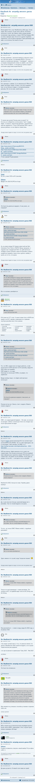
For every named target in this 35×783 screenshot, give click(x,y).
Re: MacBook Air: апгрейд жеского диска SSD (16, 53)
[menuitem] (3, 5)
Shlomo (7, 108)
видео (7, 441)
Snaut (2, 174)
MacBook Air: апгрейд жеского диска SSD (16, 12)
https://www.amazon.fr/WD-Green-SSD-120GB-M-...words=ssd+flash (13, 150)
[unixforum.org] (17, 1)
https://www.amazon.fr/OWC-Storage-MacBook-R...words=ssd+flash (14, 154)
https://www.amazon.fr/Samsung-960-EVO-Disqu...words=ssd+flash (12, 147)
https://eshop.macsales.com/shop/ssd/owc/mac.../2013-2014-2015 (16, 447)
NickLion (8, 197)
